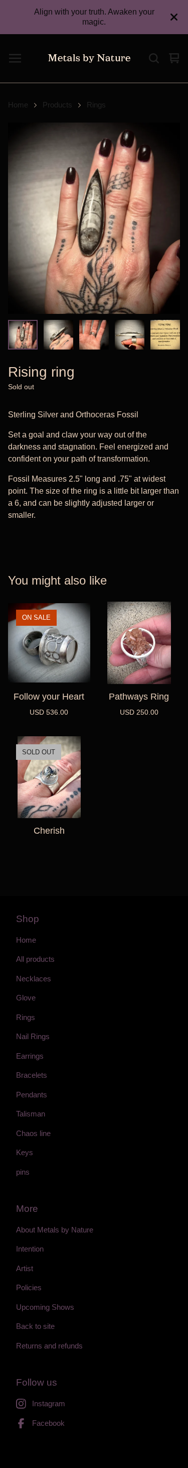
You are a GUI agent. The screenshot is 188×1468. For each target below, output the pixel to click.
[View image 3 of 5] (94, 335)
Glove (26, 997)
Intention (30, 1249)
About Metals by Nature (54, 1229)
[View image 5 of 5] (165, 335)
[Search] (154, 58)
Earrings (30, 1056)
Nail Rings (33, 1036)
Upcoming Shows (45, 1307)
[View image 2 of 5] (58, 335)
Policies (29, 1287)
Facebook (48, 1423)
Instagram (48, 1403)
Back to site (35, 1326)
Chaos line (33, 1133)
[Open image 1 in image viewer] (94, 218)
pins (23, 1172)
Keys (24, 1152)
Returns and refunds (49, 1345)
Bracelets (31, 1075)
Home (18, 105)
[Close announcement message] (174, 17)
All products (35, 959)
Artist (24, 1268)
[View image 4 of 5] (129, 335)
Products (57, 105)
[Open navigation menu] (15, 58)
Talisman (30, 1113)
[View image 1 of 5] (23, 335)
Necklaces (33, 978)
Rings (96, 105)
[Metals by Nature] (89, 58)
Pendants (31, 1094)
